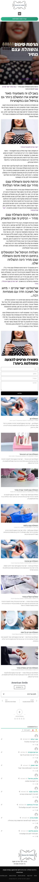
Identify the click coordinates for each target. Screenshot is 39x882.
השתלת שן (34, 419)
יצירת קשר (29, 875)
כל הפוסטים (19, 687)
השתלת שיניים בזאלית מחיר (27, 668)
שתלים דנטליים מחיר (30, 597)
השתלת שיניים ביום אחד (29, 454)
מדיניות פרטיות (21, 875)
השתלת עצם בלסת (30, 526)
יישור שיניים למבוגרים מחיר (29, 147)
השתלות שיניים (26, 79)
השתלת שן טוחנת (31, 561)
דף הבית (35, 79)
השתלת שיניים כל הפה (29, 632)
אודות (35, 875)
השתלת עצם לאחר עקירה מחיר (26, 490)
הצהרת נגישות (12, 875)
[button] (19, 13)
